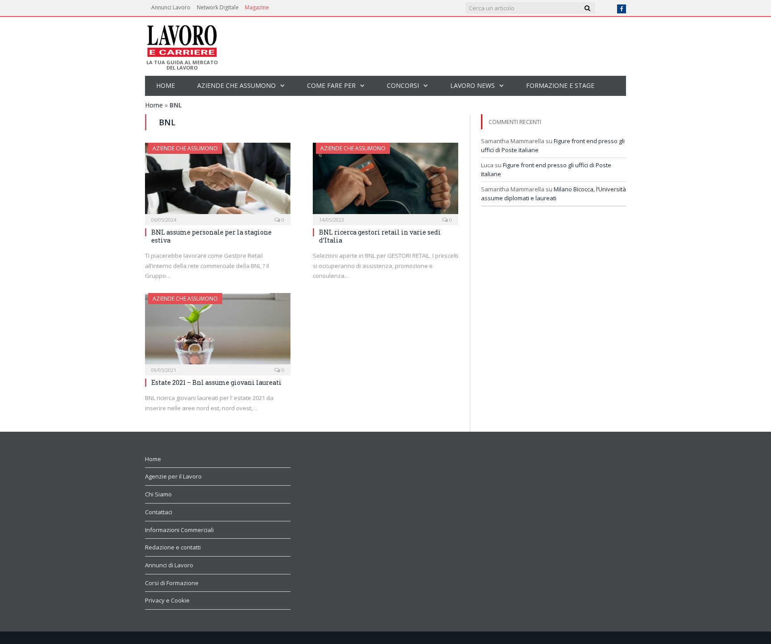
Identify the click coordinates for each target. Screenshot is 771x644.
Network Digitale (218, 7)
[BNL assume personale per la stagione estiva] (217, 181)
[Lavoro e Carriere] (181, 38)
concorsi (403, 85)
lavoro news (472, 85)
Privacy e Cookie (167, 600)
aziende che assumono (236, 85)
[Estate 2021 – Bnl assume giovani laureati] (217, 331)
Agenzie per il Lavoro (173, 476)
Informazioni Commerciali (179, 530)
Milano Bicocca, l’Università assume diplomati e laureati (553, 193)
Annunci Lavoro (171, 7)
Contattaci (158, 512)
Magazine (257, 7)
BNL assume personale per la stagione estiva (211, 236)
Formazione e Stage (560, 85)
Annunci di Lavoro (169, 565)
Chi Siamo (158, 494)
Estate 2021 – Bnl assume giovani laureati (216, 382)
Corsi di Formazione (172, 583)
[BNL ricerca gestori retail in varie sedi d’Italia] (385, 181)
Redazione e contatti (173, 547)
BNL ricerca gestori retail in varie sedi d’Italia (380, 236)
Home (165, 85)
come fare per (331, 85)
